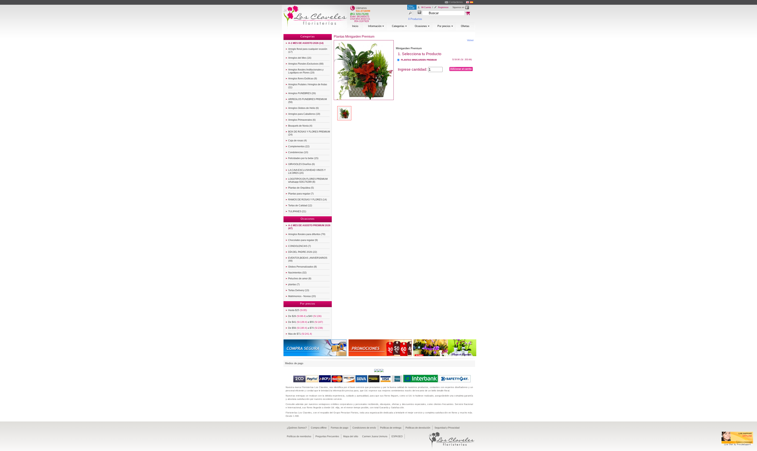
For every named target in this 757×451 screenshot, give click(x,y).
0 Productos (415, 19)
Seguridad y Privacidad (447, 427)
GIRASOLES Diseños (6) (301, 164)
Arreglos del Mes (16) (299, 57)
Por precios (443, 26)
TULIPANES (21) (297, 211)
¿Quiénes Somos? (297, 427)
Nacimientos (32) (297, 272)
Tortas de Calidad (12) (300, 205)
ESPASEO (397, 436)
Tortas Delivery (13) (298, 290)
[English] (467, 2)
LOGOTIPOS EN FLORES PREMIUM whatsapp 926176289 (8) (308, 180)
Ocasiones (421, 26)
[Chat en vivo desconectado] (737, 446)
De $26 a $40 (305, 316)
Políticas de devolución (418, 427)
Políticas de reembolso (299, 436)
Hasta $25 (297, 310)
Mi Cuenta (426, 7)
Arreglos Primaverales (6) (302, 120)
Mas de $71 (300, 333)
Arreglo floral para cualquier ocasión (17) (307, 50)
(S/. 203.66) (466, 59)
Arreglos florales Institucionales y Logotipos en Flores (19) (305, 71)
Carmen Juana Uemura (374, 436)
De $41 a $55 (305, 322)
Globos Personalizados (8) (302, 266)
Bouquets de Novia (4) (300, 125)
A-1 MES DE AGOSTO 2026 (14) (305, 43)
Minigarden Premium (409, 48)
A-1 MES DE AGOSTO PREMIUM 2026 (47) (309, 227)
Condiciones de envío (364, 427)
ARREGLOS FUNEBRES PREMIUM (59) (307, 101)
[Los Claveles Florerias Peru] (314, 31)
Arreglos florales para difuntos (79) (306, 234)
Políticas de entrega (390, 427)
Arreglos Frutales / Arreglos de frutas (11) (307, 86)
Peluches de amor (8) (299, 278)
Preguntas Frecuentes (327, 436)
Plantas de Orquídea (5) (301, 187)
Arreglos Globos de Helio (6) (303, 108)
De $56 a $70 (305, 328)
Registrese (443, 7)
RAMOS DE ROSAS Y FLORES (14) (307, 199)
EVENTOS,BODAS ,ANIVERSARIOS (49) (307, 259)
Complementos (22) (299, 146)
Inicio (355, 26)
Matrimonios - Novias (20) (302, 296)
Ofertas (465, 26)
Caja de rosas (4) (297, 140)
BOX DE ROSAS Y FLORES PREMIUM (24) (309, 133)
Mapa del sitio (350, 436)
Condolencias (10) (298, 152)
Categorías (398, 26)
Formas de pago (339, 427)
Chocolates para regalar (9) (303, 240)
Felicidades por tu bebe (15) (303, 158)
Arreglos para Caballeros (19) (304, 114)
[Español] (471, 2)
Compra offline (319, 427)
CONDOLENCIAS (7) (299, 246)
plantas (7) (294, 284)
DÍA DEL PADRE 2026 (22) (302, 252)
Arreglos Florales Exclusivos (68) (305, 63)
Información (374, 26)
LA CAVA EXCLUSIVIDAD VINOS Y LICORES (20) (307, 171)
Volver (470, 40)
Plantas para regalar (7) (301, 193)
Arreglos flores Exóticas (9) (302, 78)
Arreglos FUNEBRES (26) (302, 93)
